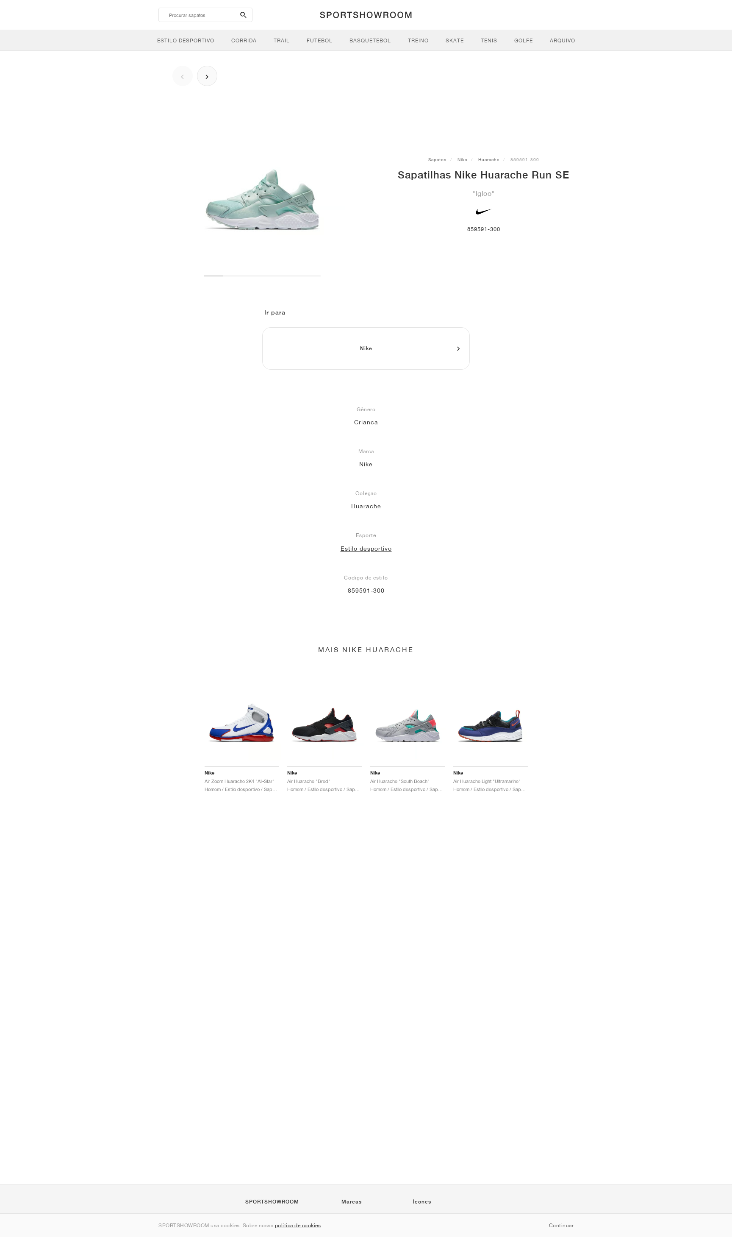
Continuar (561, 1225)
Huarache (488, 159)
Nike (462, 159)
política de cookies (298, 1225)
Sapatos (437, 159)
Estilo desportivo (366, 548)
